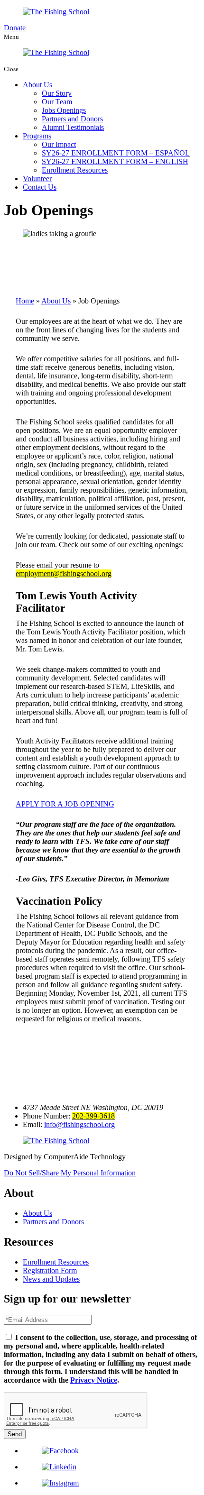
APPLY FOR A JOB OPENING (65, 804)
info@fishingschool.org (79, 1124)
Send (15, 1434)
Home (25, 301)
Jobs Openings (64, 110)
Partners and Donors (72, 119)
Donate (15, 28)
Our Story (57, 93)
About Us (37, 85)
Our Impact (59, 144)
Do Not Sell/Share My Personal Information (70, 1173)
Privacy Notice (93, 1380)
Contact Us (39, 187)
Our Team (57, 102)
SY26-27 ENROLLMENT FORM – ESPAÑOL (116, 153)
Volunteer (37, 178)
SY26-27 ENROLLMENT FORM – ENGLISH (115, 161)
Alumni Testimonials (73, 127)
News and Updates (51, 1279)
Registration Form (50, 1270)
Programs (37, 136)
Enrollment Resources (75, 170)
